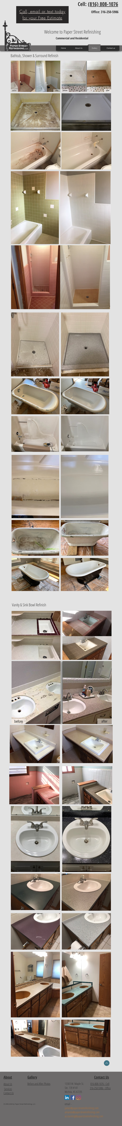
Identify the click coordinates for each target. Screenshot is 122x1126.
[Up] (106, 1063)
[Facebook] (72, 1097)
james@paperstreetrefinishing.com (82, 1108)
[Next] (62, 14)
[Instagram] (78, 1097)
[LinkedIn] (67, 1097)
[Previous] (22, 14)
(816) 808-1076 (103, 4)
